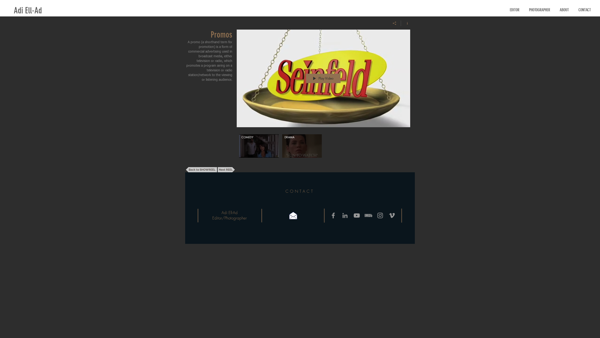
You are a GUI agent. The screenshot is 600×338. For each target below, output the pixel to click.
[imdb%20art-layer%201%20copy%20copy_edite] (368, 215)
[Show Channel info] (405, 23)
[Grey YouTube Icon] (356, 215)
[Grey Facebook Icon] (333, 215)
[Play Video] (259, 146)
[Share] (394, 23)
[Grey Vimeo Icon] (392, 215)
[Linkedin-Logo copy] (345, 215)
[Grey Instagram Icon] (380, 215)
